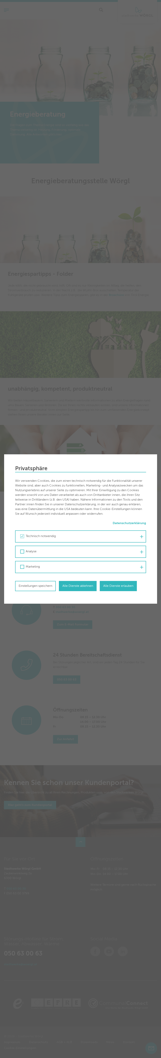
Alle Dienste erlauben (118, 586)
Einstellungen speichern (35, 586)
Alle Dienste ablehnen (77, 586)
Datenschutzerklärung (129, 523)
